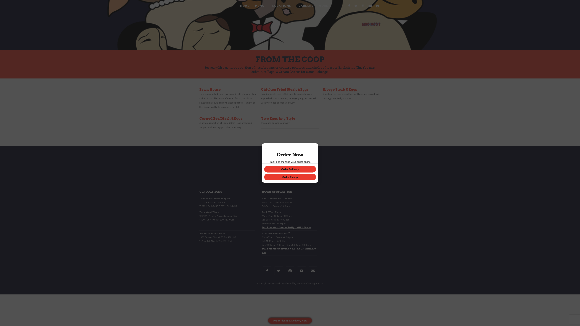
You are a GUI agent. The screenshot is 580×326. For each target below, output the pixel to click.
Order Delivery (290, 169)
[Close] (266, 149)
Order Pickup (290, 177)
